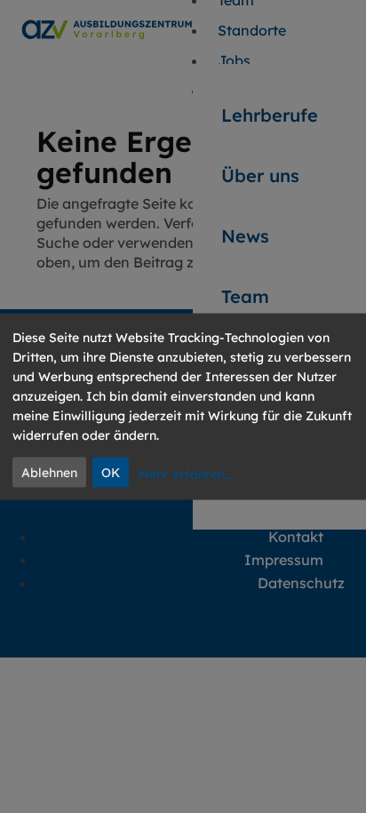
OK (110, 473)
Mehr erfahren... (186, 474)
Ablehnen (49, 473)
